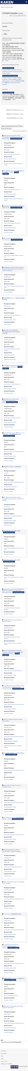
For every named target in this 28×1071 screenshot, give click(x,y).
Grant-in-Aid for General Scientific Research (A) (14, 802)
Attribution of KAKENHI (6, 1063)
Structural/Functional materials (10, 486)
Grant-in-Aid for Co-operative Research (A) (13, 516)
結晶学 (8, 73)
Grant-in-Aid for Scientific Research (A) (12, 417)
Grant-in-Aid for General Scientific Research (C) (14, 451)
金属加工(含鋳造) (17, 79)
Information (4, 1050)
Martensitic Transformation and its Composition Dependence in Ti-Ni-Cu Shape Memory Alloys (13, 137)
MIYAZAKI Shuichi (8, 727)
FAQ (2, 1056)
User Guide (4, 1053)
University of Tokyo (8, 525)
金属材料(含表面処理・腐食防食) (11, 741)
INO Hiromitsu (7, 506)
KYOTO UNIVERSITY (8, 292)
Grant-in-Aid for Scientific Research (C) (12, 154)
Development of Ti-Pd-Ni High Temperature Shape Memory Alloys (10, 401)
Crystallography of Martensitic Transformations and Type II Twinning (10, 946)
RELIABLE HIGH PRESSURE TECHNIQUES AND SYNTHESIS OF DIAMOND (11, 332)
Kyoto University (7, 324)
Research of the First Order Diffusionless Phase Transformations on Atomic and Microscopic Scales (13, 591)
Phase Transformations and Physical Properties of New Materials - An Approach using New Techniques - (12, 652)
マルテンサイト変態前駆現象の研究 (12, 914)
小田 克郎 (6, 473)
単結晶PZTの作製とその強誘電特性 (12, 466)
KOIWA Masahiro (7, 277)
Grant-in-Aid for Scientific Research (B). (12, 223)
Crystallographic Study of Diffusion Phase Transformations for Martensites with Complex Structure (13, 687)
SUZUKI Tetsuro (7, 1014)
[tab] (15, 110)
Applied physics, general (8, 81)
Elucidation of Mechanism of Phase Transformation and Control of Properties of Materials (13, 499)
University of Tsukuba (8, 232)
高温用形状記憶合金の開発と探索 (12, 531)
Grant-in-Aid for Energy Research (11, 995)
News (2, 1058)
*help (24, 15)
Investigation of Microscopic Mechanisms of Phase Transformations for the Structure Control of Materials (13, 269)
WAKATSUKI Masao (8, 339)
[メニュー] (26, 2)
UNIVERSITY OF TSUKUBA (10, 359)
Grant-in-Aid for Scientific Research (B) (12, 315)
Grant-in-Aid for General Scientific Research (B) (14, 704)
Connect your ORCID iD (17, 15)
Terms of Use (4, 1061)
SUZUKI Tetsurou (7, 793)
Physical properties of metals (9, 69)
